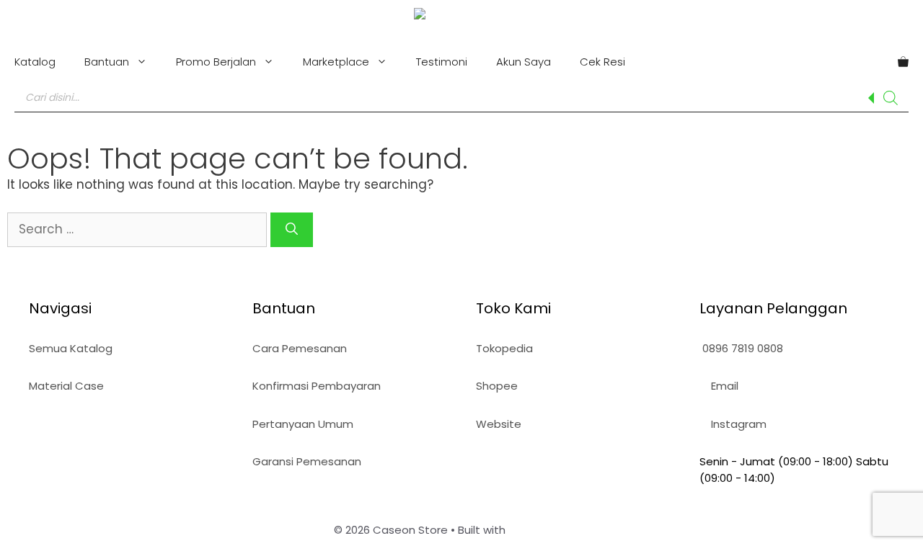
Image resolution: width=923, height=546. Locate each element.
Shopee (497, 385)
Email (723, 385)
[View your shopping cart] (903, 62)
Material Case (66, 385)
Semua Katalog (70, 348)
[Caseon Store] (462, 15)
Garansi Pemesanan (306, 461)
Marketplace (336, 61)
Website (498, 423)
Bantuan (106, 61)
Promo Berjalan (216, 61)
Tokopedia (504, 348)
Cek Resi (602, 61)
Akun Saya (523, 61)
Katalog (35, 61)
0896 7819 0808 (741, 348)
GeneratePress (549, 529)
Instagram (737, 423)
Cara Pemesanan (299, 348)
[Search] (891, 98)
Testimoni (441, 61)
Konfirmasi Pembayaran (316, 385)
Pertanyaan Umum (302, 423)
